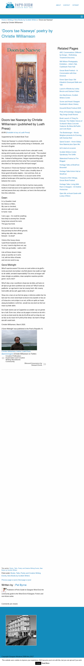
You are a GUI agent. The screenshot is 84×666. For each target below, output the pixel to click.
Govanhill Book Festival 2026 (70, 108)
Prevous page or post (9, 580)
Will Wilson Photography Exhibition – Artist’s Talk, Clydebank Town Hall (69, 64)
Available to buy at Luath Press (18, 132)
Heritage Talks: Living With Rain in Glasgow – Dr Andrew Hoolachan (70, 186)
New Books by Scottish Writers (26, 20)
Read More (45, 663)
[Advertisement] (24, 467)
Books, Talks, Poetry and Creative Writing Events (24, 568)
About (58, 5)
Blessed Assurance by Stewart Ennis (33, 364)
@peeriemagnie (7, 354)
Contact (66, 5)
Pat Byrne (21, 585)
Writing (10, 20)
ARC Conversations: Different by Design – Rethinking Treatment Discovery (70, 55)
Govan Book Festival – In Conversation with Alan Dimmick (69, 73)
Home (4, 20)
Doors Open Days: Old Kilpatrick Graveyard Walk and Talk (71, 82)
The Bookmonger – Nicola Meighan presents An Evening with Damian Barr (70, 135)
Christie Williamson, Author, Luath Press (16, 351)
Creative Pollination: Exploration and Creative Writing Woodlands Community (15, 358)
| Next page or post (24, 580)
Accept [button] (38, 663)
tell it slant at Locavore (68, 148)
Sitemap (75, 5)
